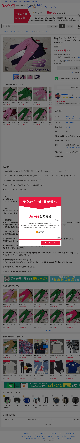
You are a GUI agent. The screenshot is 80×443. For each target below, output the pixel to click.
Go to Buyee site (50, 243)
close (29, 243)
